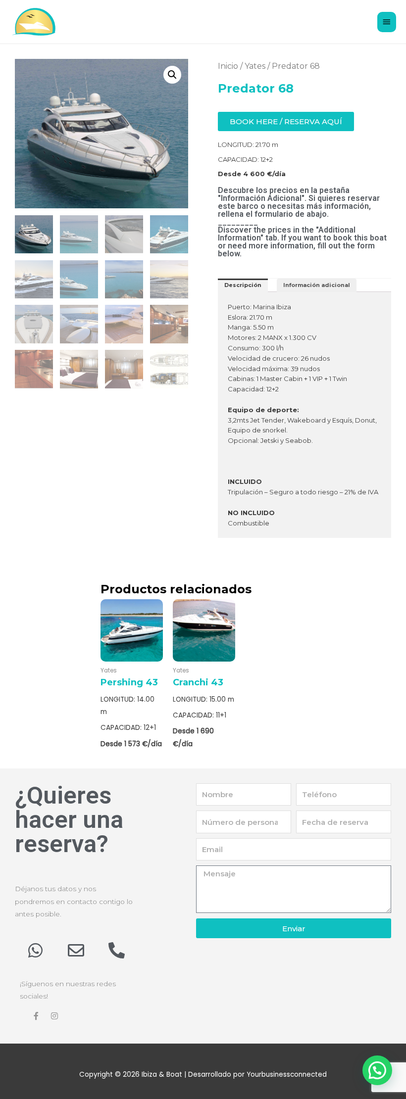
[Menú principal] (386, 22)
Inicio (228, 66)
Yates (255, 66)
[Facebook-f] (36, 1016)
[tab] (243, 285)
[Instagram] (54, 1016)
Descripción (242, 285)
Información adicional (316, 285)
